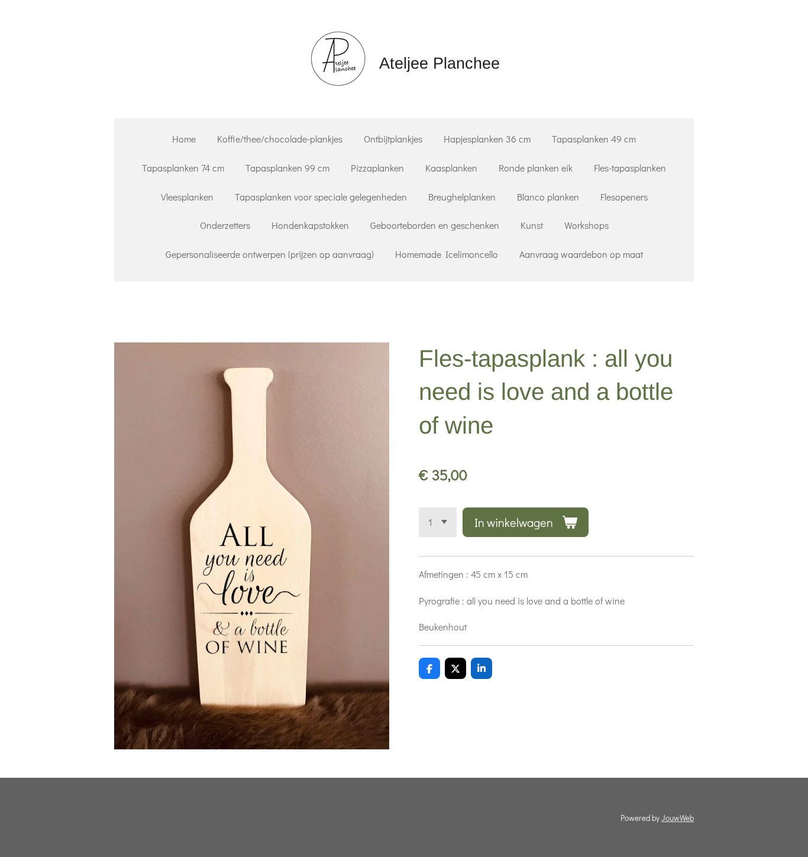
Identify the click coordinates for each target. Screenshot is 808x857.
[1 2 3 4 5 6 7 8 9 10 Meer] (438, 522)
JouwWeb (677, 818)
